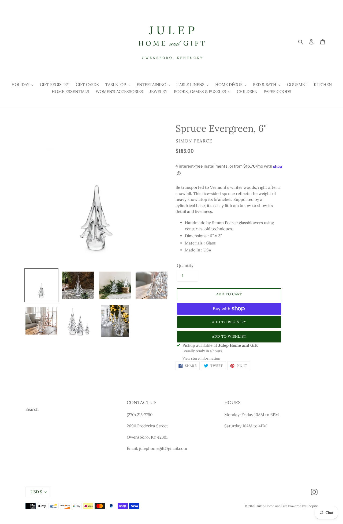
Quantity (185, 265)
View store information (201, 358)
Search (32, 409)
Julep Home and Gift (272, 506)
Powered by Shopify (303, 506)
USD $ (36, 491)
